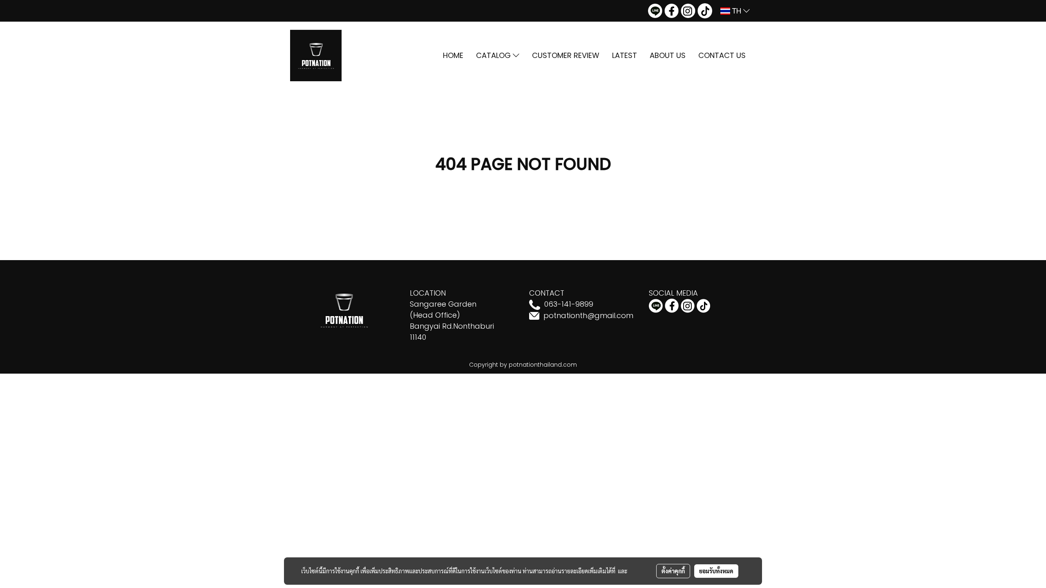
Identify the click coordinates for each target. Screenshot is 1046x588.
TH (736, 11)
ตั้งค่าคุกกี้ (673, 571)
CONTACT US (722, 55)
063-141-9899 (568, 304)
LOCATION (428, 293)
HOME (453, 55)
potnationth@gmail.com (588, 315)
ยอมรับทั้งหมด (716, 571)
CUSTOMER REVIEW (565, 55)
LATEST (624, 55)
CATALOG (494, 55)
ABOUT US (668, 55)
